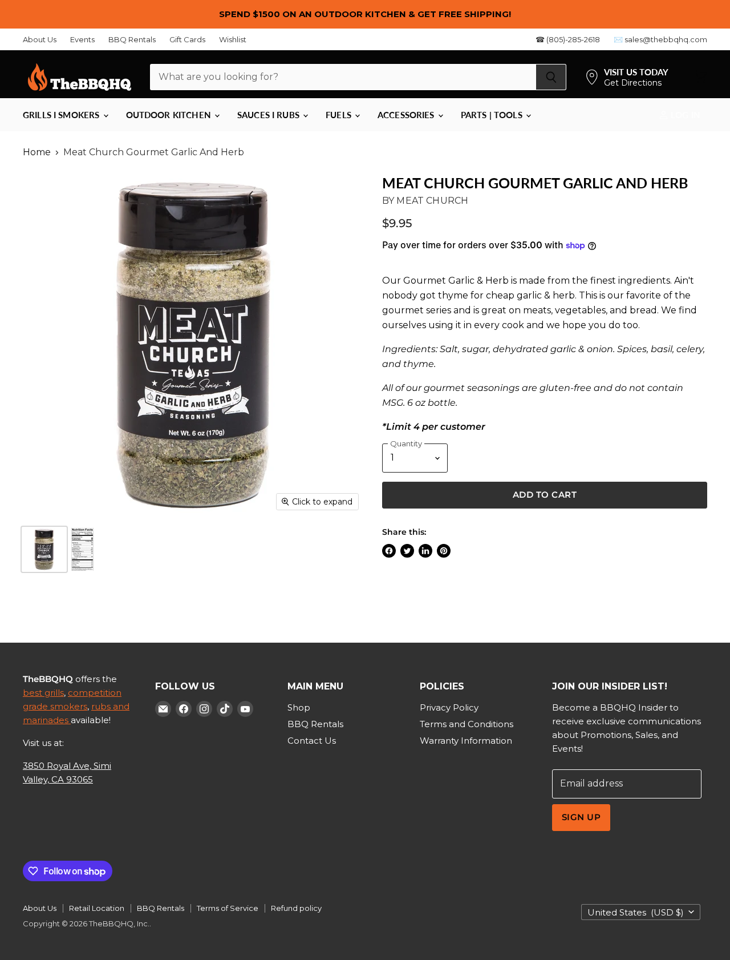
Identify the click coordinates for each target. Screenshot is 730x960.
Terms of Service (227, 908)
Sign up (581, 817)
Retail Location (96, 908)
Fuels (340, 115)
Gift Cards (187, 39)
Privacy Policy (449, 707)
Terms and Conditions (466, 724)
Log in (684, 115)
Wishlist (232, 39)
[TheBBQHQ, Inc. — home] (79, 77)
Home (37, 152)
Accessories (407, 115)
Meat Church (432, 200)
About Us (39, 39)
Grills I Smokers (62, 115)
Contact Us (311, 740)
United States (635, 912)
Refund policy (296, 908)
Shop (298, 707)
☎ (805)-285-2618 (568, 39)
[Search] (551, 77)
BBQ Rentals (132, 39)
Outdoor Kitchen (169, 115)
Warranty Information (466, 740)
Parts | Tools (493, 115)
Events (82, 39)
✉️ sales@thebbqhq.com (660, 39)
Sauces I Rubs (269, 115)
